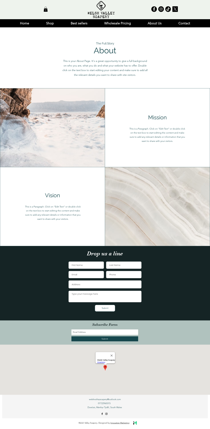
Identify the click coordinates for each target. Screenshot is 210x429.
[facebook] (102, 413)
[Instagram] (161, 9)
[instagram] (106, 413)
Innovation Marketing (119, 423)
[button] (46, 9)
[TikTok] (168, 9)
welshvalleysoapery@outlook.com (105, 399)
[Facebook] (154, 9)
